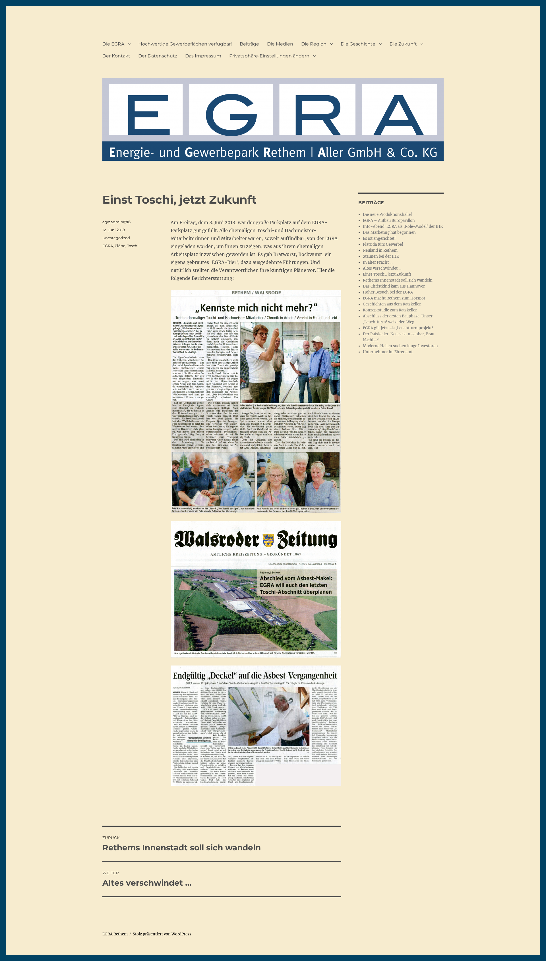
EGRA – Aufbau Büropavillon (389, 220)
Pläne (120, 245)
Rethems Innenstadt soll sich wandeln (398, 280)
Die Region (313, 44)
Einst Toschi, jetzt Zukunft (387, 274)
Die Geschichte (358, 44)
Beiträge (249, 44)
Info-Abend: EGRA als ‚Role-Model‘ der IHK (403, 226)
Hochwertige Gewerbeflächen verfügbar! (185, 44)
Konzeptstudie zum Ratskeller (390, 310)
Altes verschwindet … (382, 268)
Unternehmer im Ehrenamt (388, 352)
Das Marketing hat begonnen (389, 232)
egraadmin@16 (116, 222)
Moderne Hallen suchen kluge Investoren (400, 346)
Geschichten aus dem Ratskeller (392, 304)
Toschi (132, 245)
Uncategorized (116, 237)
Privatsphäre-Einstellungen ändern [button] (269, 56)
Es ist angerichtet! (379, 238)
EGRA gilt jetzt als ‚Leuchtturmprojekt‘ (398, 328)
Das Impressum (203, 56)
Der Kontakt (116, 56)
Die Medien (280, 44)
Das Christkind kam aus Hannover (394, 286)
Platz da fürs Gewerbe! (383, 244)
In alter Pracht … (377, 262)
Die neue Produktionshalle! (387, 214)
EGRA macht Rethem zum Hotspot (394, 298)
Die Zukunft (403, 44)
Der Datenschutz (157, 56)
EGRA (107, 245)
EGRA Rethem (115, 934)
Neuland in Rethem (380, 250)
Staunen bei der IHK (381, 256)
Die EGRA (113, 44)
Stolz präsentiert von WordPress (162, 934)
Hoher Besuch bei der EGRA (388, 292)
